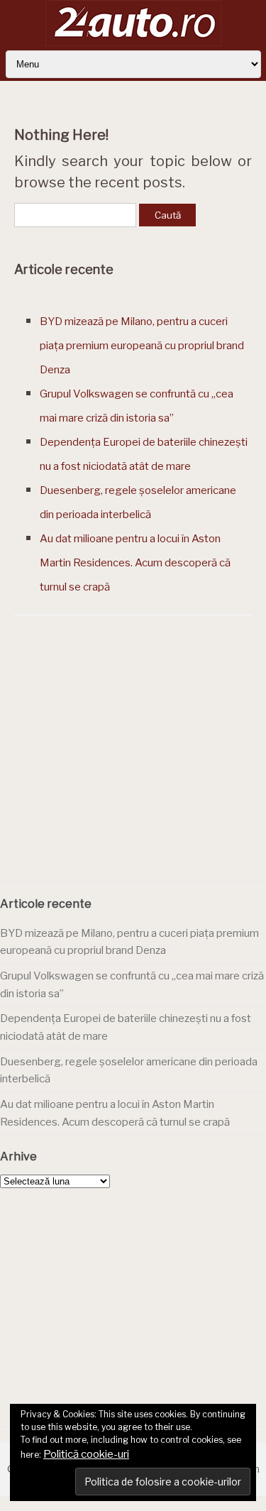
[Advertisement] (133, 767)
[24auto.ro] (133, 42)
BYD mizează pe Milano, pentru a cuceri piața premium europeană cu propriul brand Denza (142, 345)
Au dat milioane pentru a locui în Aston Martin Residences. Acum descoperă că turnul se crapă (135, 562)
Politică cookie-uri (86, 1454)
